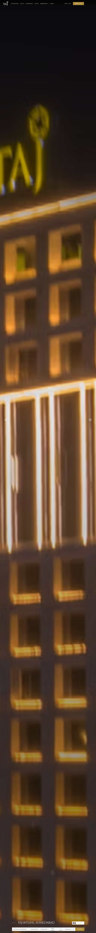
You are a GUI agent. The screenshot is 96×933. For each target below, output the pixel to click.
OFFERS (36, 3)
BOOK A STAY (78, 3)
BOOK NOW (79, 929)
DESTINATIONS (15, 3)
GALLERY (79, 923)
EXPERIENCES (29, 3)
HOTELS (22, 3)
